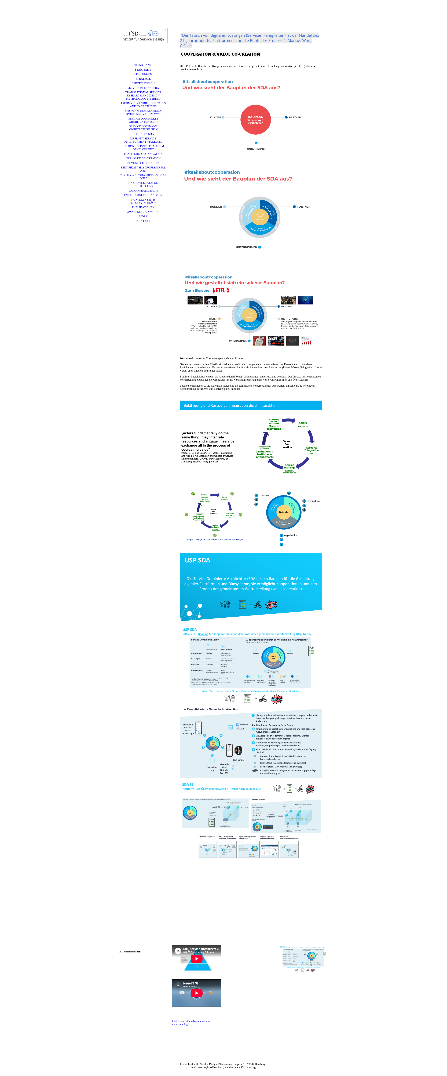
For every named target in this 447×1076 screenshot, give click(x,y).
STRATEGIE (143, 78)
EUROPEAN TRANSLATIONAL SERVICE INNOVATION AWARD (143, 112)
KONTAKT (143, 220)
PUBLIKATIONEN (143, 207)
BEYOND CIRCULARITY (143, 162)
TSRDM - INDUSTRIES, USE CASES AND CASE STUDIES (143, 105)
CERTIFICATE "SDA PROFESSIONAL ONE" (143, 177)
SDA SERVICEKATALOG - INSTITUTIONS (143, 184)
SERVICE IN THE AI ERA (143, 87)
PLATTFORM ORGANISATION (143, 153)
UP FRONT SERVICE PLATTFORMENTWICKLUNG (143, 140)
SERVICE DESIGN (143, 83)
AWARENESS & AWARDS (143, 211)
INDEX (143, 216)
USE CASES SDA (143, 133)
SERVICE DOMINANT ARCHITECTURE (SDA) (143, 128)
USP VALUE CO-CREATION (143, 158)
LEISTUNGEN (143, 74)
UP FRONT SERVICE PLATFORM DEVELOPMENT (143, 148)
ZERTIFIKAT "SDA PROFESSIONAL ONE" (143, 169)
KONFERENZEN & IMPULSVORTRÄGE (143, 201)
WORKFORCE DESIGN (143, 190)
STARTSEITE (143, 69)
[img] (143, 36)
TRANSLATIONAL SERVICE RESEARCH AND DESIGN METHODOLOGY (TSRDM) (143, 95)
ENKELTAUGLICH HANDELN (143, 195)
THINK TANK (143, 65)
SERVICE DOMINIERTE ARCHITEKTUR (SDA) (143, 120)
